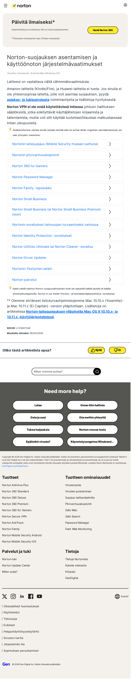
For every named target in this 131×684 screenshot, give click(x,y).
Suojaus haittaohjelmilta (80, 497)
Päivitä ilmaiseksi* (33, 22)
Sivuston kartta (13, 638)
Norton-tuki (9, 559)
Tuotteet (10, 477)
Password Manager (77, 522)
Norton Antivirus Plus (15, 485)
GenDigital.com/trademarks (15, 466)
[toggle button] (5, 6)
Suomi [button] (124, 596)
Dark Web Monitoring (78, 529)
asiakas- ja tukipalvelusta (28, 100)
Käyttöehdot (12, 612)
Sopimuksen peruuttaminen (21, 650)
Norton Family (11, 529)
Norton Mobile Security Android (22, 535)
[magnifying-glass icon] (97, 371)
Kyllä (98, 350)
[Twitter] (4, 596)
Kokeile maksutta (75, 565)
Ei (119, 350)
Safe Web (71, 510)
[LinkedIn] (22, 596)
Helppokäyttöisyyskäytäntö (21, 631)
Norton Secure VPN (14, 516)
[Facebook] (30, 596)
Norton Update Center (16, 565)
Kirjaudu (70, 571)
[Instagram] (13, 596)
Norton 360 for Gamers (16, 510)
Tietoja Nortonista (76, 559)
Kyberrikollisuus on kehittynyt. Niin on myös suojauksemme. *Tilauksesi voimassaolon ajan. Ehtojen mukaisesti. (40, 34)
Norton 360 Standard (15, 491)
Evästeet (9, 625)
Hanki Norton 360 (103, 30)
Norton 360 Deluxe (14, 497)
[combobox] (65, 371)
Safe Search (72, 516)
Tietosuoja (10, 618)
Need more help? (65, 391)
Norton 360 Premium (15, 504)
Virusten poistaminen (78, 491)
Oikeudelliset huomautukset (21, 606)
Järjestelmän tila (14, 644)
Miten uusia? (9, 571)
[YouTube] (39, 596)
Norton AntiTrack (12, 522)
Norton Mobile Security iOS (19, 541)
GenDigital (71, 578)
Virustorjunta (73, 485)
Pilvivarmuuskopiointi (78, 504)
